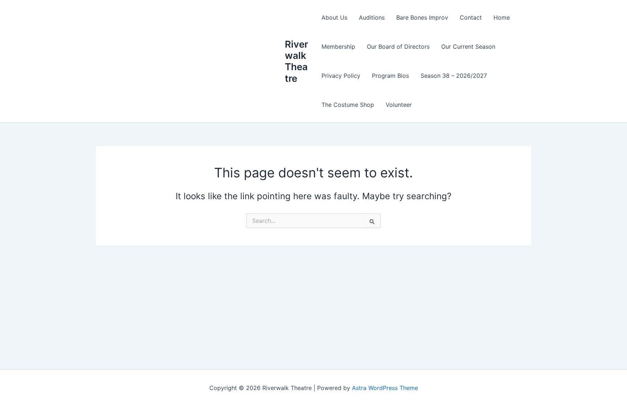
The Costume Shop (347, 104)
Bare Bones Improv (422, 17)
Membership (338, 46)
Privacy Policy (340, 75)
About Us (334, 17)
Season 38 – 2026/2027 (454, 75)
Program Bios (390, 75)
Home (501, 17)
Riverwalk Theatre (296, 61)
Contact (471, 17)
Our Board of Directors (398, 46)
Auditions (372, 17)
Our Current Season (468, 46)
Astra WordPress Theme (385, 387)
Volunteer (399, 104)
